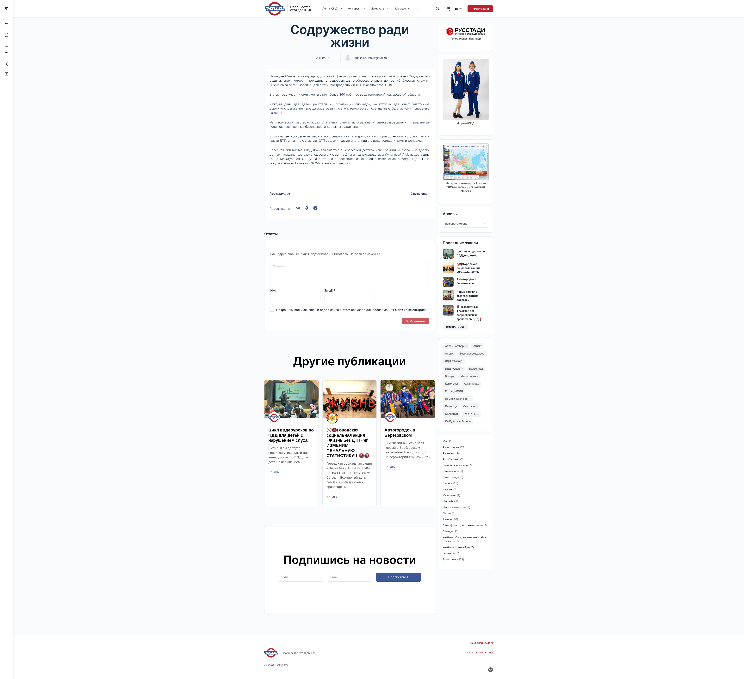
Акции (449, 353)
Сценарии (451, 413)
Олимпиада (471, 383)
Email (329, 290)
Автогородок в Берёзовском (399, 432)
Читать (273, 471)
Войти (459, 8)
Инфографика (469, 376)
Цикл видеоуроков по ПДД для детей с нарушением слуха (291, 435)
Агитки (477, 346)
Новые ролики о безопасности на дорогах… (467, 295)
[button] (298, 208)
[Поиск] (437, 8)
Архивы (450, 213)
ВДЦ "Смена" (453, 361)
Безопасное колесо (472, 353)
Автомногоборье (456, 346)
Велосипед (476, 368)
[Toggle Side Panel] (6, 8)
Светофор (469, 406)
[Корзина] (448, 8)
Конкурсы (451, 383)
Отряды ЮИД (454, 391)
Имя (275, 290)
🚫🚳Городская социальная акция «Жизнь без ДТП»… (468, 268)
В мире (449, 376)
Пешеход (451, 406)
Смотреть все (455, 326)
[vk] (490, 669)
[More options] (416, 8)
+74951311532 (484, 652)
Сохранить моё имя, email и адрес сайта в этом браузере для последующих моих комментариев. (351, 310)
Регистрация (480, 8)
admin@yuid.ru (485, 642)
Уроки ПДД (471, 413)
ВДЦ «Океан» (454, 368)
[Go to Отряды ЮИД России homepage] (288, 8)
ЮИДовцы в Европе (458, 421)
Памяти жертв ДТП (457, 398)
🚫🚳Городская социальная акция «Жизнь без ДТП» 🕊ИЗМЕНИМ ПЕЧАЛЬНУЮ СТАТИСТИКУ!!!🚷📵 (347, 443)
